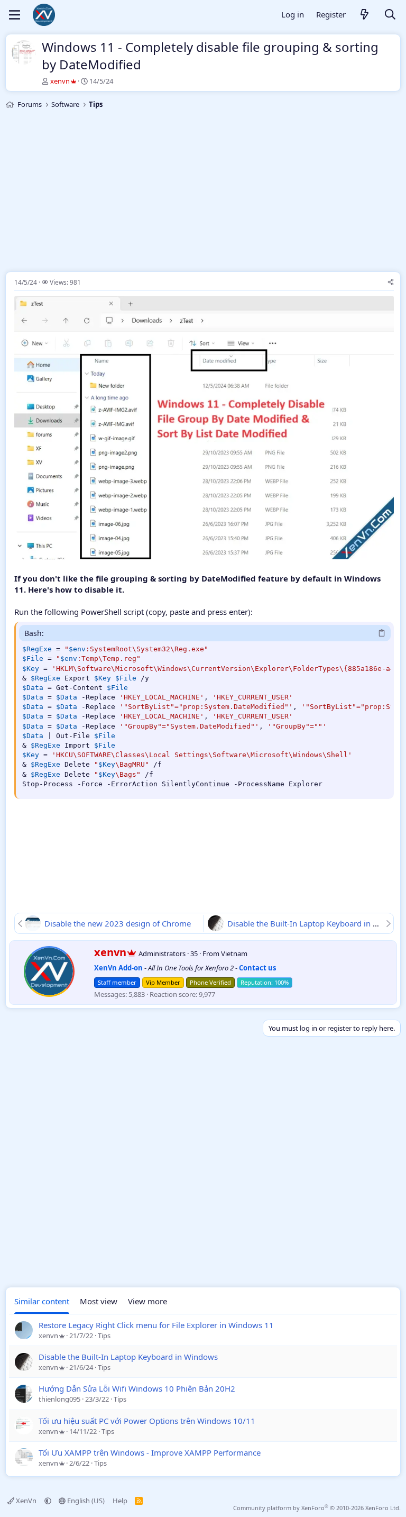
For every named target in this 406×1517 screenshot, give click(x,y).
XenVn (26, 1500)
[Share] (391, 283)
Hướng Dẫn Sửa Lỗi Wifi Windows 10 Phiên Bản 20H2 (137, 1388)
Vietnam (234, 953)
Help (120, 1500)
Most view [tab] (98, 1301)
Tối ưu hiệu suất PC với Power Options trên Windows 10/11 (147, 1420)
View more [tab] (147, 1301)
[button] (47, 1500)
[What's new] (365, 15)
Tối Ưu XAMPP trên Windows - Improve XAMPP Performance (150, 1452)
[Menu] (14, 14)
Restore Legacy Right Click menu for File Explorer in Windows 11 (156, 1325)
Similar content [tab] (41, 1301)
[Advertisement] (203, 192)
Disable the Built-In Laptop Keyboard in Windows (128, 1356)
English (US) (85, 1500)
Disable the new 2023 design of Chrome (117, 923)
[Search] (390, 15)
